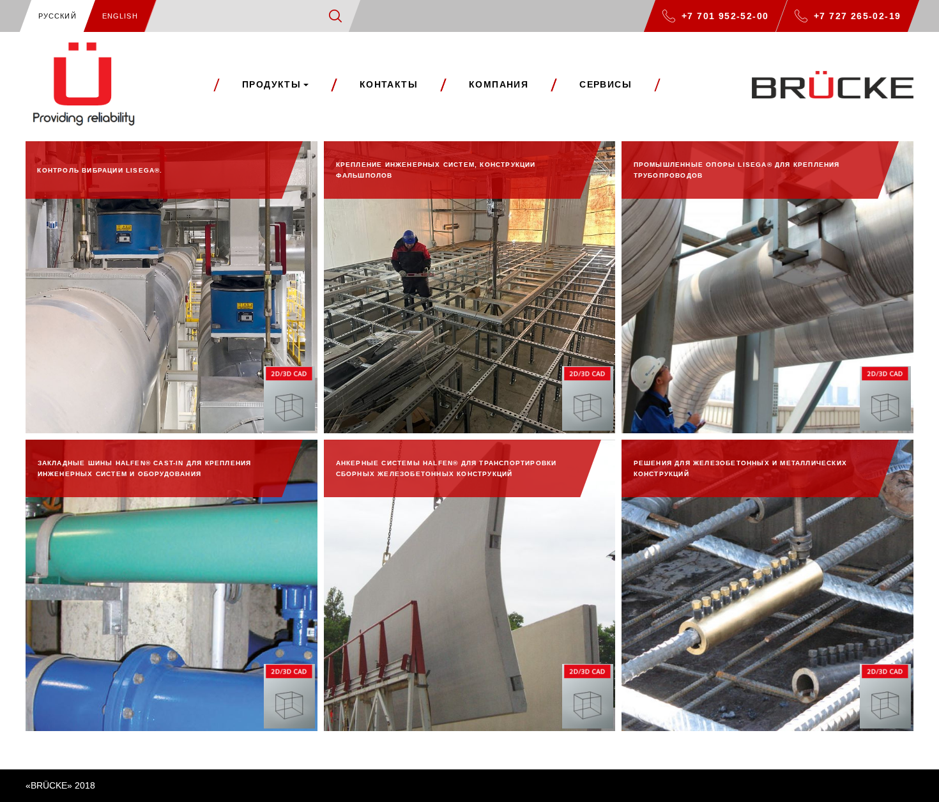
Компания (498, 84)
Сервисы (605, 84)
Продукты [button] (271, 84)
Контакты (389, 84)
